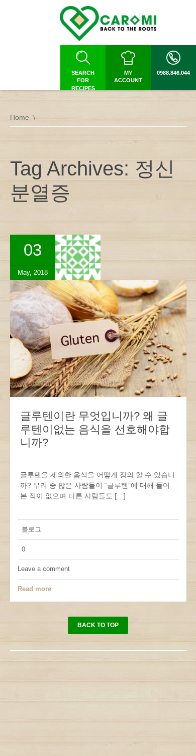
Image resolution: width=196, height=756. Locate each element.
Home (19, 117)
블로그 (31, 529)
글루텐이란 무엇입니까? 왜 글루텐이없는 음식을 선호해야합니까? (95, 429)
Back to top (98, 625)
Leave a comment (44, 569)
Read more (34, 589)
